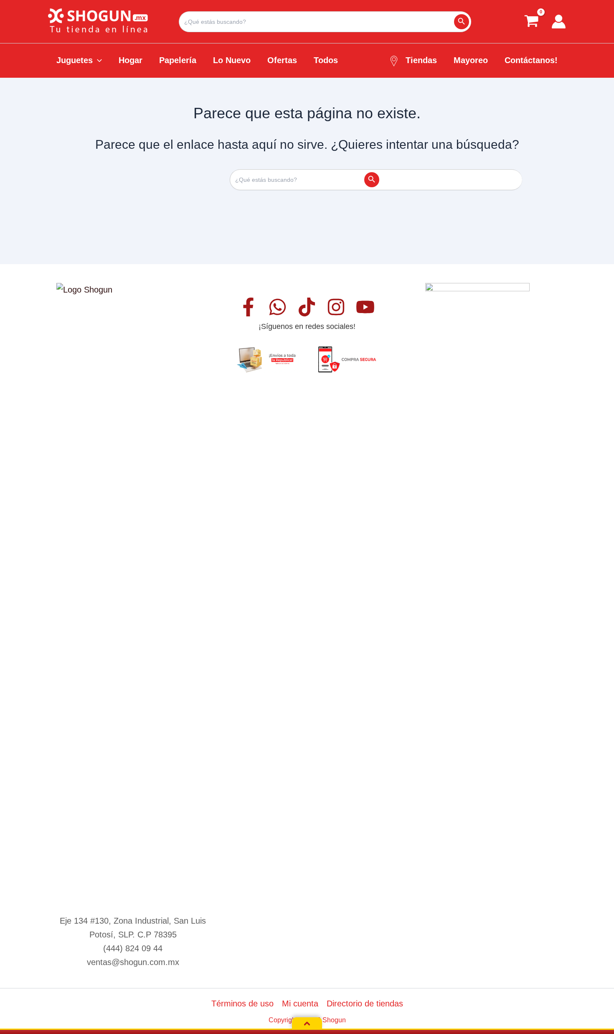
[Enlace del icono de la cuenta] (558, 21)
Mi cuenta (300, 1003)
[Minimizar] (307, 1023)
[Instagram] (336, 307)
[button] (97, 60)
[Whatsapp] (277, 307)
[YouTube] (365, 307)
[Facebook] (248, 307)
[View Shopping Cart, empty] (531, 21)
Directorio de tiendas (365, 1003)
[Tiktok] (306, 307)
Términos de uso (242, 1003)
